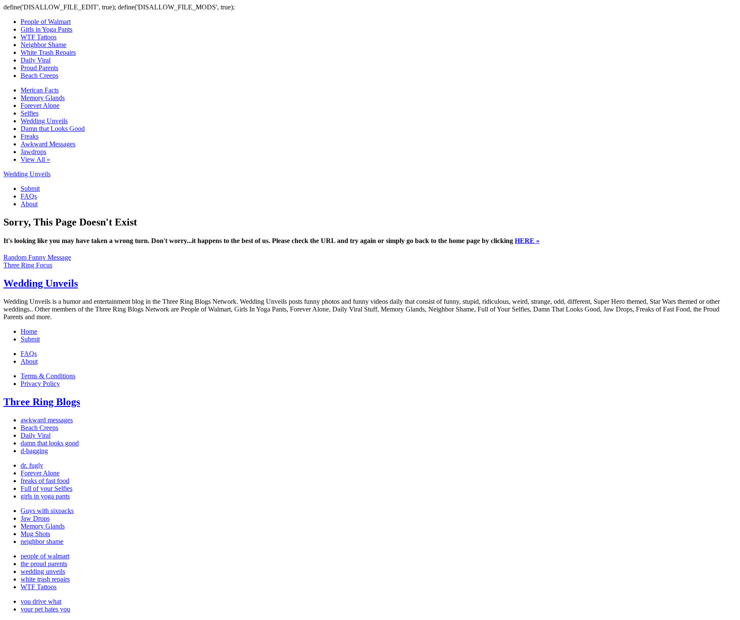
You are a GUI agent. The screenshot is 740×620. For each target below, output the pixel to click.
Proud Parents (39, 67)
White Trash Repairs (48, 52)
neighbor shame (42, 541)
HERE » (527, 240)
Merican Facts (40, 90)
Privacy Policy (40, 383)
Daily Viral (36, 60)
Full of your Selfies (46, 488)
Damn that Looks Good (53, 128)
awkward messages (47, 420)
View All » (35, 159)
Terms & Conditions (48, 376)
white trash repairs (45, 579)
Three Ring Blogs (41, 401)
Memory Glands (43, 97)
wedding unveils (43, 571)
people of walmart (45, 556)
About (29, 204)
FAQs (29, 196)
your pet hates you (45, 609)
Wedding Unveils (44, 121)
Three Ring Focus (27, 265)
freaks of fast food (45, 480)
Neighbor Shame (43, 44)
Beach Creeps (39, 75)
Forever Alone (40, 105)
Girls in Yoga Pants (46, 29)
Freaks (30, 136)
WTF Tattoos (39, 37)
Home (29, 331)
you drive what (41, 601)
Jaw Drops (35, 518)
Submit (30, 188)
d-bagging (34, 450)
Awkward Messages (48, 144)
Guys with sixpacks (47, 510)
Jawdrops (33, 151)
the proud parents (44, 563)
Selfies (30, 113)
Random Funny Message (37, 257)
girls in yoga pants (45, 496)
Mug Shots (35, 533)
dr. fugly (32, 465)
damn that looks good (50, 443)
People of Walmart (46, 21)
